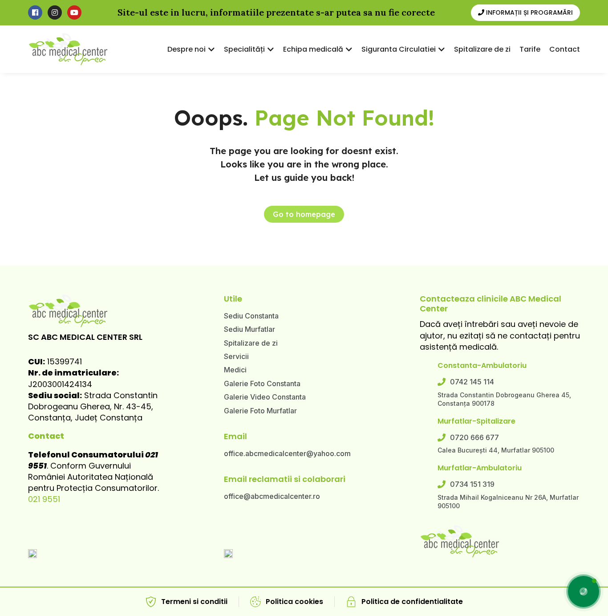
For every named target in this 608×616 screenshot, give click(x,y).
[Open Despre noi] (211, 49)
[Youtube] (74, 12)
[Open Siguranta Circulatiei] (441, 49)
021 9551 (44, 499)
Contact (46, 435)
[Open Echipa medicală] (349, 49)
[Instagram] (55, 12)
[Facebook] (35, 12)
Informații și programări (528, 12)
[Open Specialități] (270, 49)
